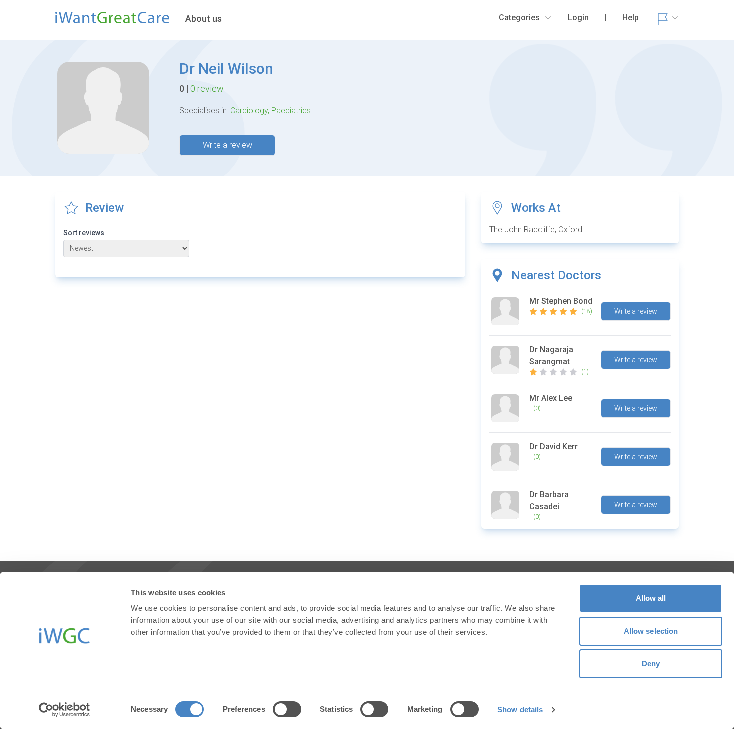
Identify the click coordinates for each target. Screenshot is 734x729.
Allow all (651, 598)
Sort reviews (83, 233)
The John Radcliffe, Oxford (535, 229)
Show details (520, 709)
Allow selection (651, 631)
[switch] (287, 709)
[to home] (112, 22)
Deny (651, 663)
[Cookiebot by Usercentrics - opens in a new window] (64, 709)
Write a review (227, 145)
